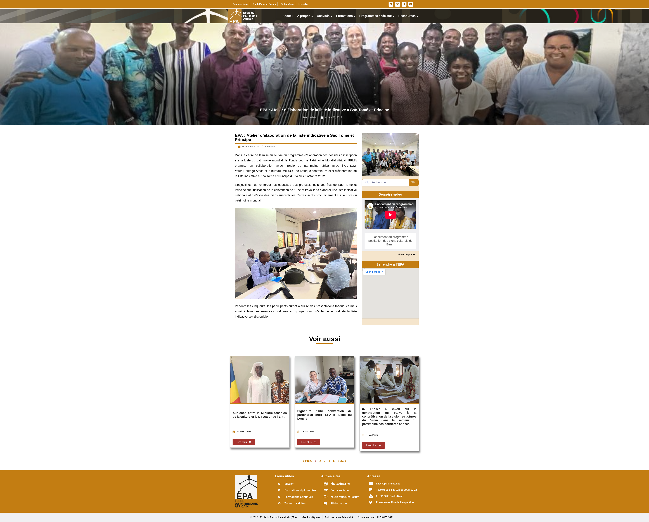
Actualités (311, 117)
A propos (303, 16)
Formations (344, 16)
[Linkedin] (404, 4)
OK (413, 182)
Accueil (287, 16)
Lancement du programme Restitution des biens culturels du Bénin (390, 240)
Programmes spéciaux (375, 16)
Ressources (407, 16)
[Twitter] (397, 4)
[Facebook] (391, 4)
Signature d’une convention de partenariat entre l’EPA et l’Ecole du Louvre (324, 414)
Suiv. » (342, 460)
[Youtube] (410, 4)
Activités (323, 16)
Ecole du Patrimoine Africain (250, 15)
